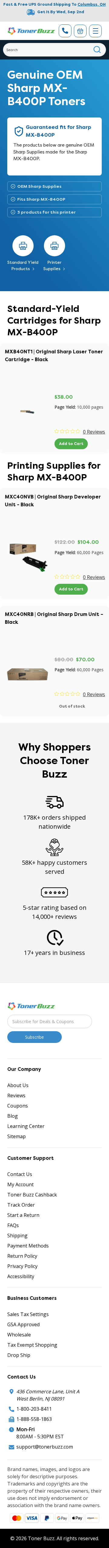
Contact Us (19, 1174)
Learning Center (26, 1126)
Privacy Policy (22, 1266)
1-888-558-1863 (34, 1419)
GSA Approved (23, 1324)
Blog (12, 1116)
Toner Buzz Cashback (32, 1194)
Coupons (17, 1105)
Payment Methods (28, 1245)
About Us (17, 1085)
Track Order (21, 1205)
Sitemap (16, 1136)
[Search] (97, 50)
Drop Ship (18, 1355)
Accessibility (20, 1276)
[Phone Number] (65, 30)
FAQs (13, 1225)
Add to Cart (71, 443)
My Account (20, 1184)
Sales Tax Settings (28, 1314)
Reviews (16, 1095)
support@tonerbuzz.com (44, 1446)
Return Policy (22, 1256)
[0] (80, 31)
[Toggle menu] (95, 31)
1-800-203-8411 (34, 1409)
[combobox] (54, 49)
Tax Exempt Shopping (32, 1345)
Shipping (17, 1235)
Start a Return (23, 1215)
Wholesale (19, 1334)
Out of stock (72, 706)
